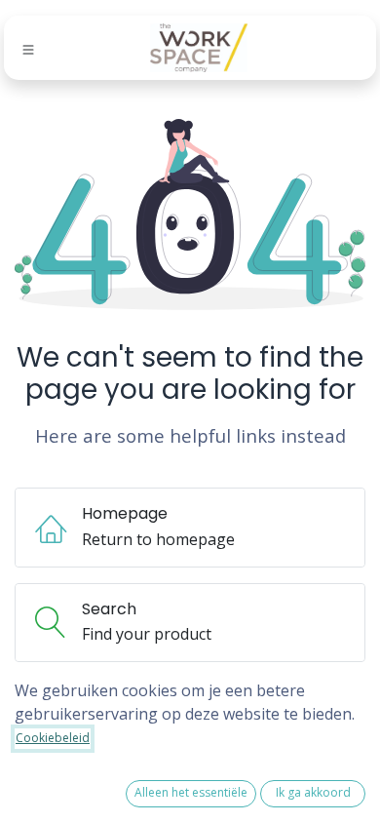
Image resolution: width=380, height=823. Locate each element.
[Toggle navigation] (28, 48)
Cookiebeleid (53, 737)
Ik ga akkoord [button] (313, 792)
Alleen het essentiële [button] (190, 792)
